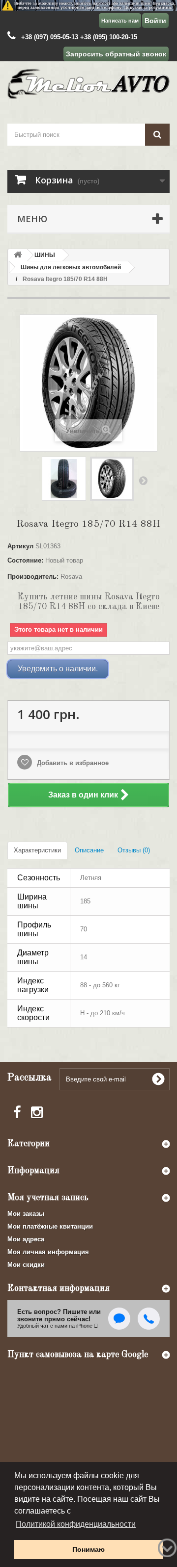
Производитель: (33, 576)
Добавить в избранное (72, 763)
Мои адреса (25, 1239)
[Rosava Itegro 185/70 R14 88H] (64, 478)
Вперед (143, 480)
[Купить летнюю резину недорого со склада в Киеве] (88, 5)
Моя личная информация (48, 1252)
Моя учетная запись (47, 1197)
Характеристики (37, 850)
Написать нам (120, 21)
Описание (89, 850)
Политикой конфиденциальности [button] (76, 1524)
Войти (155, 21)
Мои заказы (25, 1213)
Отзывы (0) (134, 850)
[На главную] (17, 255)
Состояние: (25, 560)
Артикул (20, 546)
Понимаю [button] (88, 1549)
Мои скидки (26, 1264)
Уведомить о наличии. (58, 669)
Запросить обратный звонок (116, 54)
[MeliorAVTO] (88, 84)
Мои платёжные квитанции (50, 1226)
